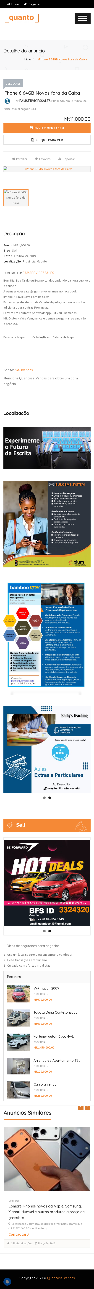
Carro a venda (45, 1084)
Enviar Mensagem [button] (49, 128)
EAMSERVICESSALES (35, 100)
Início (27, 59)
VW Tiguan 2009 (46, 988)
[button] (47, 140)
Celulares (13, 84)
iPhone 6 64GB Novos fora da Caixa (62, 59)
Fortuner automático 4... (54, 1036)
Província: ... (41, 994)
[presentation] (81, 1106)
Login (15, 4)
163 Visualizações (21, 1237)
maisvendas (23, 370)
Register (34, 4)
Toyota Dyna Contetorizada (56, 1012)
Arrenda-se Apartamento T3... (57, 1060)
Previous (9, 747)
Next (84, 748)
